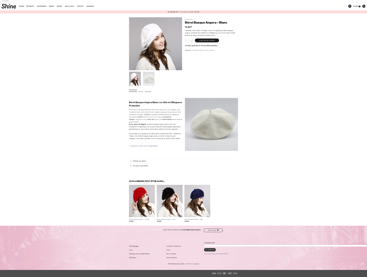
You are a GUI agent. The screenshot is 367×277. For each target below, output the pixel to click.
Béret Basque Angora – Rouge (139, 219)
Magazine (90, 6)
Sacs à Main (69, 6)
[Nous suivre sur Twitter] (6, 1)
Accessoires (41, 6)
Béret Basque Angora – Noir (166, 219)
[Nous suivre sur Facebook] (2, 1)
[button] (349, 6)
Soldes (21, 6)
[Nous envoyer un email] (7, 1)
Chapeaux (212, 50)
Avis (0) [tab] (140, 92)
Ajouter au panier (207, 40)
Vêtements (30, 6)
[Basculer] (131, 161)
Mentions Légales (192, 264)
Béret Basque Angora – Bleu (193, 219)
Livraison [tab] (148, 92)
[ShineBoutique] (8, 6)
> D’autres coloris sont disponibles (143, 146)
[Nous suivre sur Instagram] (4, 1)
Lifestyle (80, 6)
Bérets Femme (204, 50)
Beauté (59, 6)
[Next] (178, 43)
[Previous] (132, 43)
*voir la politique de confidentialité (216, 253)
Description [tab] (133, 92)
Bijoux (51, 6)
